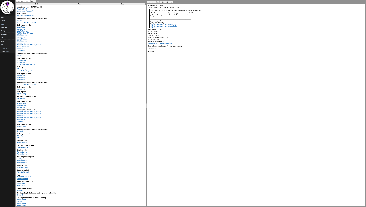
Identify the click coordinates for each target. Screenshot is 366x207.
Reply (171, 2)
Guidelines (4, 34)
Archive (3, 24)
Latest (2, 41)
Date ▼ (123, 4)
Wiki (2, 44)
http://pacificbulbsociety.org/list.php (163, 25)
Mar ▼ (80, 4)
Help (2, 17)
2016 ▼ (37, 4)
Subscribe (4, 27)
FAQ (2, 37)
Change (3, 31)
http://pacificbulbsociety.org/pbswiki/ (163, 27)
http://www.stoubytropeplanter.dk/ (160, 43)
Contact (3, 20)
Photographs (4, 48)
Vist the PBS (4, 51)
